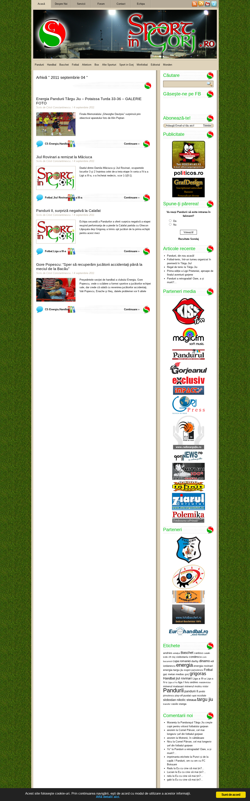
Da (174, 221)
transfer (167, 704)
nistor (205, 686)
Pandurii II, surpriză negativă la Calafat (68, 211)
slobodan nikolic (174, 699)
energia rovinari (203, 665)
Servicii (81, 3)
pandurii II (191, 691)
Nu (174, 224)
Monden (167, 64)
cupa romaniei (182, 661)
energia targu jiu (173, 669)
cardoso (198, 653)
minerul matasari (173, 686)
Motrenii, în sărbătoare (191, 737)
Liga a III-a (76, 197)
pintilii (202, 691)
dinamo (204, 661)
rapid (194, 695)
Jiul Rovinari (61, 197)
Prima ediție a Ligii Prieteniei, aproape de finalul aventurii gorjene (190, 272)
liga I (181, 682)
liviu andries (191, 682)
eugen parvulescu (193, 670)
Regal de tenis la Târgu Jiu (182, 267)
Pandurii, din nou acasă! (180, 255)
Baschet (64, 64)
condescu (195, 656)
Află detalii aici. (108, 797)
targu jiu (205, 699)
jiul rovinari (184, 678)
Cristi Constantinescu (58, 107)
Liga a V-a (172, 682)
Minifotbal (142, 64)
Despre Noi (61, 3)
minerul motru (193, 686)
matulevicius (205, 682)
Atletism (86, 64)
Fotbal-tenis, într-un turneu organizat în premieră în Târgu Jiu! (189, 261)
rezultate (201, 695)
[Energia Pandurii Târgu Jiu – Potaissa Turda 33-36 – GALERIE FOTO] (55, 124)
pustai (187, 695)
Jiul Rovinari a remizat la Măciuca (64, 157)
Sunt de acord (230, 794)
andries (167, 652)
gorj (187, 674)
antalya (176, 653)
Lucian (170, 772)
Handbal (51, 64)
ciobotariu (182, 656)
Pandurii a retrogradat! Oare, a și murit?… (185, 280)
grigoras (198, 673)
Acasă (41, 3)
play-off (179, 695)
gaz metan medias (173, 674)
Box (97, 64)
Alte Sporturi (109, 64)
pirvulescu (168, 695)
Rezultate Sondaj (188, 238)
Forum (101, 3)
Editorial (155, 64)
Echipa (141, 3)
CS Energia (52, 143)
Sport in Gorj (126, 64)
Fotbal (75, 64)
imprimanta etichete (178, 756)
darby (194, 661)
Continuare (130, 143)
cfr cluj (172, 657)
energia (184, 665)
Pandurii (39, 64)
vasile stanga (178, 703)
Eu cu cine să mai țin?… (190, 768)
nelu (169, 775)
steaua (191, 700)
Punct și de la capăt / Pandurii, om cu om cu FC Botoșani (187, 760)
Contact (121, 3)
